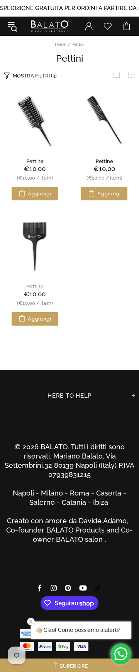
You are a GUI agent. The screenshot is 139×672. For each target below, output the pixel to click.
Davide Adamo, (105, 521)
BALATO (50, 26)
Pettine (35, 161)
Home (60, 44)
